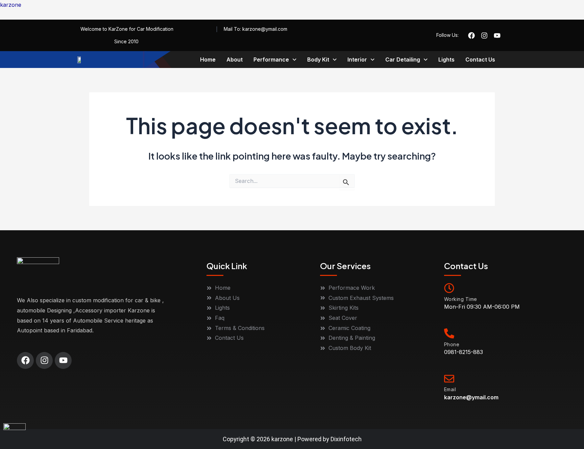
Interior (357, 59)
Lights (446, 59)
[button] (275, 59)
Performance (271, 59)
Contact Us (480, 59)
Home (208, 59)
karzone (10, 4)
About (234, 59)
